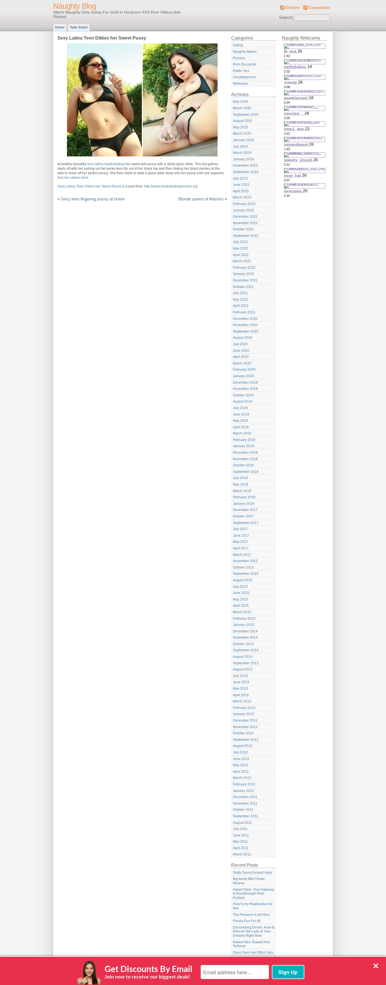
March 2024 (242, 153)
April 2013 (241, 695)
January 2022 (243, 274)
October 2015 (243, 567)
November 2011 (245, 803)
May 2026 (240, 102)
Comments (319, 7)
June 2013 (241, 682)
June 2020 (241, 351)
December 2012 (245, 720)
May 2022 (240, 248)
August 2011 (242, 823)
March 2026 (242, 108)
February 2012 (244, 784)
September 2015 (246, 574)
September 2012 (246, 740)
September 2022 (246, 236)
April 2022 (241, 255)
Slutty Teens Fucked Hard (252, 873)
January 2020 (243, 376)
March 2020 (242, 363)
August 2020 (242, 338)
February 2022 (244, 268)
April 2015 (241, 606)
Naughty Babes (245, 52)
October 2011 (243, 810)
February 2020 (244, 370)
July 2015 (240, 587)
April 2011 (240, 848)
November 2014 (245, 637)
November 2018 (245, 459)
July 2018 (240, 478)
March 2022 (242, 261)
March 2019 (242, 433)
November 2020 (245, 325)
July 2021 (240, 293)
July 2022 (240, 242)
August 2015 (242, 580)
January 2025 (243, 140)
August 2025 (242, 121)
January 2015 (243, 625)
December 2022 (245, 217)
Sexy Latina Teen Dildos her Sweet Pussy (89, 186)
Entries (292, 7)
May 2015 (240, 599)
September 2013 (246, 663)
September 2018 (246, 472)
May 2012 (240, 765)
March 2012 (242, 778)
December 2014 (245, 631)
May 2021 (240, 300)
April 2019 (241, 427)
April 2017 (241, 548)
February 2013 (244, 708)
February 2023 (244, 204)
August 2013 (242, 669)
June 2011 (241, 835)
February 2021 (244, 312)
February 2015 (244, 619)
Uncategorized (244, 77)
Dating (238, 45)
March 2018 (242, 491)
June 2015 (241, 593)
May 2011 (240, 842)
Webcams (240, 84)
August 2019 (242, 401)
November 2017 (245, 510)
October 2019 (243, 395)
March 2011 (242, 854)
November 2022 (245, 223)
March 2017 (242, 555)
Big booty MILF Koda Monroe (249, 881)
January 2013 (243, 714)
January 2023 (243, 210)
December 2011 (245, 797)
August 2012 (242, 746)
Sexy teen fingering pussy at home (93, 199)
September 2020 (246, 331)
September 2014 (246, 650)
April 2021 (241, 306)
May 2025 (240, 127)
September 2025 (246, 115)
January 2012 (243, 791)
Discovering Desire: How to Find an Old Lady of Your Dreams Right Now (254, 931)
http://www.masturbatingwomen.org (171, 186)
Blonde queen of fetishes (201, 199)
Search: (286, 17)
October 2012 (243, 733)
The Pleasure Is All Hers (251, 915)
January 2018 (243, 504)
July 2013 (240, 676)
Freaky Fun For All (247, 921)
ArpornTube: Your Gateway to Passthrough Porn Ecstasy (253, 894)
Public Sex (241, 71)
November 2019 (245, 389)
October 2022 (243, 229)
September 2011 (245, 816)
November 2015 (245, 561)
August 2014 (242, 657)
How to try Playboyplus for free (253, 906)
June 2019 (241, 414)
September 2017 (246, 523)
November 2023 (245, 165)
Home (60, 27)
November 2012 (245, 727)
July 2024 (240, 146)
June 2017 (241, 536)
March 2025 (242, 134)
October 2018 (243, 465)
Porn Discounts (244, 64)
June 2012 (241, 759)
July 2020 (240, 344)
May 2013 (240, 689)
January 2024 (243, 159)
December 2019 (245, 383)
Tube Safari (79, 27)
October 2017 (243, 516)
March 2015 (242, 612)
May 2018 (240, 484)
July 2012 (240, 752)
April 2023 (241, 191)
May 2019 (240, 421)
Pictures (239, 58)
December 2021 (245, 280)
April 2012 (241, 772)
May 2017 (240, 542)
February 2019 (244, 440)
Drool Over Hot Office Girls (253, 953)
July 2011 (240, 829)
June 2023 (241, 185)
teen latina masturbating (105, 164)
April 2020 (241, 357)
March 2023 (242, 197)
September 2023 (246, 172)
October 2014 (243, 644)
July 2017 (240, 529)
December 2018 (245, 453)
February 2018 (244, 497)
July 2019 (240, 408)
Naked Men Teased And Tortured (251, 944)
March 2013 (242, 701)
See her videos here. (73, 178)
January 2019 (243, 446)
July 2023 (240, 178)
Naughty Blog (74, 6)
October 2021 (243, 287)
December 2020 (245, 319)
